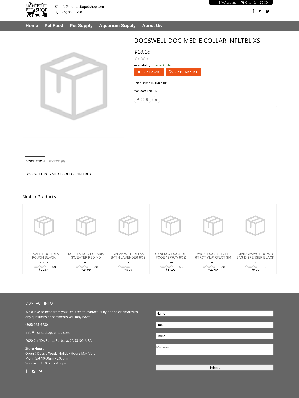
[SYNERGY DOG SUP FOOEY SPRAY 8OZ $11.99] (171, 206)
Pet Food (54, 26)
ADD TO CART (151, 72)
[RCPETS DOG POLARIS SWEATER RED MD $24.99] (86, 206)
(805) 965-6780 (71, 12)
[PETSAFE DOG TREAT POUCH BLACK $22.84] (44, 206)
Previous (13, 91)
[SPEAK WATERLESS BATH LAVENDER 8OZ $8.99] (128, 206)
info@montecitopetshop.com (82, 6)
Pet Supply (81, 26)
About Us (152, 26)
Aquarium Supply (117, 26)
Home (32, 26)
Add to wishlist (185, 72)
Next (134, 91)
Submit (215, 367)
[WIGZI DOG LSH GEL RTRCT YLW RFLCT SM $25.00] (213, 206)
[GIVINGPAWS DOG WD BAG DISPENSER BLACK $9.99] (255, 206)
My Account (227, 2)
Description (35, 161)
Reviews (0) (56, 161)
